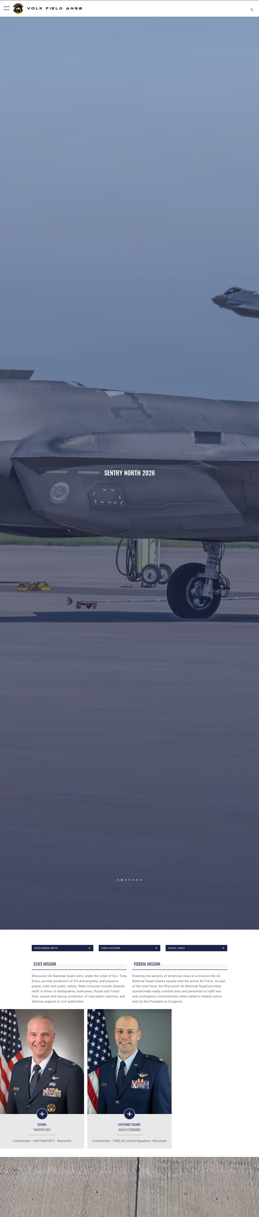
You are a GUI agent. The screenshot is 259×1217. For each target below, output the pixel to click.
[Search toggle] (252, 8)
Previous (26, 473)
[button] (5, 8)
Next (233, 473)
